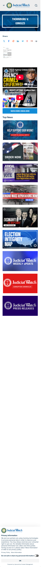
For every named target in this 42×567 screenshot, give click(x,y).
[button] (4, 5)
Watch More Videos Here (20, 111)
